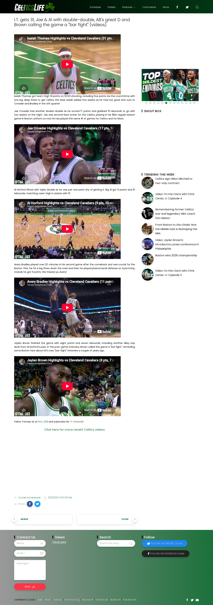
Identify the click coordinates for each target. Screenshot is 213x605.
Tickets (111, 7)
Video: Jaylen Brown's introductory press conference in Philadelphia (177, 244)
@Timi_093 (41, 421)
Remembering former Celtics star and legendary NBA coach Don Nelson (175, 213)
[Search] (197, 7)
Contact (58, 599)
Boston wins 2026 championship (176, 255)
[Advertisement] (74, 467)
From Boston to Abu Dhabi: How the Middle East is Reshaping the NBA (176, 229)
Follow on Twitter (166, 543)
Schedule (95, 7)
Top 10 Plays (70, 599)
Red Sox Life (88, 599)
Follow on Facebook (167, 553)
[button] (30, 504)
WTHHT (47, 599)
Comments (149, 7)
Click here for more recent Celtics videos (74, 429)
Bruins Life (115, 599)
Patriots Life (101, 599)
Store (166, 7)
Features (127, 7)
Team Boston (129, 599)
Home (40, 599)
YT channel (76, 421)
